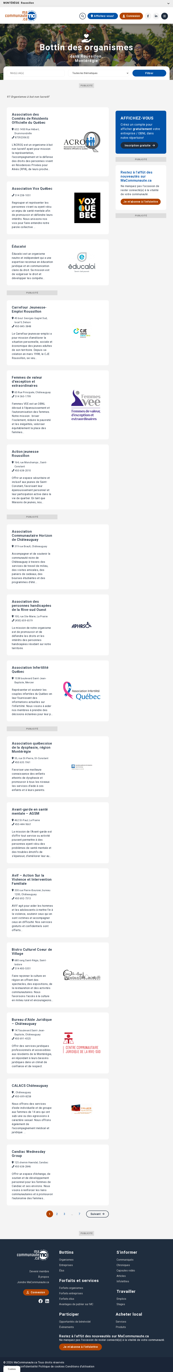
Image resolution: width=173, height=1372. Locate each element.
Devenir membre (39, 1271)
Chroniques (123, 1265)
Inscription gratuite (138, 145)
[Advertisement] (141, 239)
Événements (66, 1327)
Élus (61, 1270)
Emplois (121, 1298)
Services (121, 1321)
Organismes (66, 1259)
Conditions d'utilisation (79, 1366)
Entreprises (66, 1265)
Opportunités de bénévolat (75, 1321)
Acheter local (129, 1314)
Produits (121, 1327)
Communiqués (125, 1259)
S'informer (127, 1252)
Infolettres (123, 1281)
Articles (121, 1276)
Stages (121, 1304)
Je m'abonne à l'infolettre (140, 201)
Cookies (12, 1369)
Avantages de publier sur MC (76, 1304)
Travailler (126, 1291)
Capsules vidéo (126, 1270)
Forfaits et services (79, 1280)
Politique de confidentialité (20, 1366)
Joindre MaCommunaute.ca (33, 1282)
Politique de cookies (52, 1366)
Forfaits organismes (71, 1288)
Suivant (96, 1214)
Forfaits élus (66, 1298)
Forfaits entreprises (71, 1293)
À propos (43, 1276)
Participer (69, 1314)
